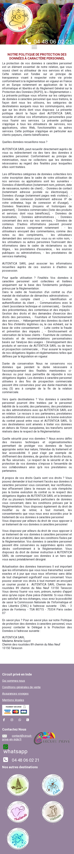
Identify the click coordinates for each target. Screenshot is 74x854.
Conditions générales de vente (21, 687)
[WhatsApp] (20, 720)
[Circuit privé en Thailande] (17, 811)
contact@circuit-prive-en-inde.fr (17, 737)
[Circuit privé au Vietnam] (52, 811)
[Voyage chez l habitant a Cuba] (52, 785)
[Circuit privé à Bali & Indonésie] (17, 785)
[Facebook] (4, 720)
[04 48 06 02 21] (27, 720)
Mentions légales (13, 700)
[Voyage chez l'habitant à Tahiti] (17, 838)
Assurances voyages (15, 693)
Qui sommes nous (13, 680)
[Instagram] (12, 720)
